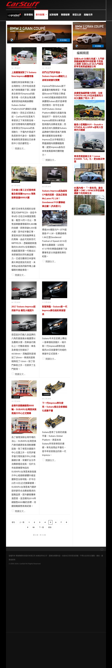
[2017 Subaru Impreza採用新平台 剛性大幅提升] (24, 289)
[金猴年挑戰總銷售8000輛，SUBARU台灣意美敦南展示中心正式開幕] (24, 388)
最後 (49, 527)
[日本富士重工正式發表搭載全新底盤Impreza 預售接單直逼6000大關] (24, 174)
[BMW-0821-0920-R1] (89, 35)
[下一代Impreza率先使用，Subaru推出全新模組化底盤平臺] (54, 387)
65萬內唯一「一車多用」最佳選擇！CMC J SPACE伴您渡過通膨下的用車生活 (89, 190)
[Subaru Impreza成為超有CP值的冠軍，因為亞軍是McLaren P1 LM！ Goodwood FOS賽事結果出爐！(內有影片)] (54, 174)
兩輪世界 (88, 14)
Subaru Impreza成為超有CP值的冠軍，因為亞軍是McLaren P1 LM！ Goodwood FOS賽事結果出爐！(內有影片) (54, 198)
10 (34, 527)
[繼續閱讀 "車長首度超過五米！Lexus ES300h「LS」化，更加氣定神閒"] (89, 174)
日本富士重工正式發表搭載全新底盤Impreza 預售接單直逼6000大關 (23, 194)
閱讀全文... (20, 148)
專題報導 (65, 14)
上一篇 (21, 522)
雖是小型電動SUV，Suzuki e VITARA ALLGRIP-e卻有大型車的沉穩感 (88, 127)
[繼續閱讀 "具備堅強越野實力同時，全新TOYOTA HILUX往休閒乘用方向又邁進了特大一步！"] (89, 110)
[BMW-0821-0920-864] (39, 33)
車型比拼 (76, 14)
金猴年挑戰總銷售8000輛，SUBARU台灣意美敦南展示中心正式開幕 (23, 409)
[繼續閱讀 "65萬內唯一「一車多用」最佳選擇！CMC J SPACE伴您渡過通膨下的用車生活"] (89, 205)
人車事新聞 (46, 64)
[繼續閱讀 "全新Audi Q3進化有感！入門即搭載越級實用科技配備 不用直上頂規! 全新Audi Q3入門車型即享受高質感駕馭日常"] (89, 79)
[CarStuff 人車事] (23, 1)
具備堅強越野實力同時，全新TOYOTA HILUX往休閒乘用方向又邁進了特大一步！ (88, 96)
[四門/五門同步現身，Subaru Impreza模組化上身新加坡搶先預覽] (54, 55)
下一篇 (41, 527)
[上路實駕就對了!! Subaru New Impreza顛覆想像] (24, 55)
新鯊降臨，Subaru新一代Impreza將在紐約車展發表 (54, 310)
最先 (13, 522)
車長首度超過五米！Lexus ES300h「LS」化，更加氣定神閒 (89, 159)
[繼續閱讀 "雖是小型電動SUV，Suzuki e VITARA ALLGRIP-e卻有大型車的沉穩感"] (89, 142)
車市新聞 (40, 14)
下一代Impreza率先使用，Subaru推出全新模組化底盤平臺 (54, 407)
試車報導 (53, 14)
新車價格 (28, 14)
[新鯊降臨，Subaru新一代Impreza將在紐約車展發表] (54, 289)
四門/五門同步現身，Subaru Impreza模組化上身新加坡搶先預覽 (54, 76)
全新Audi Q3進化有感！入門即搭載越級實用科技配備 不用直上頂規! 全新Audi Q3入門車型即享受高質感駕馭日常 (89, 62)
